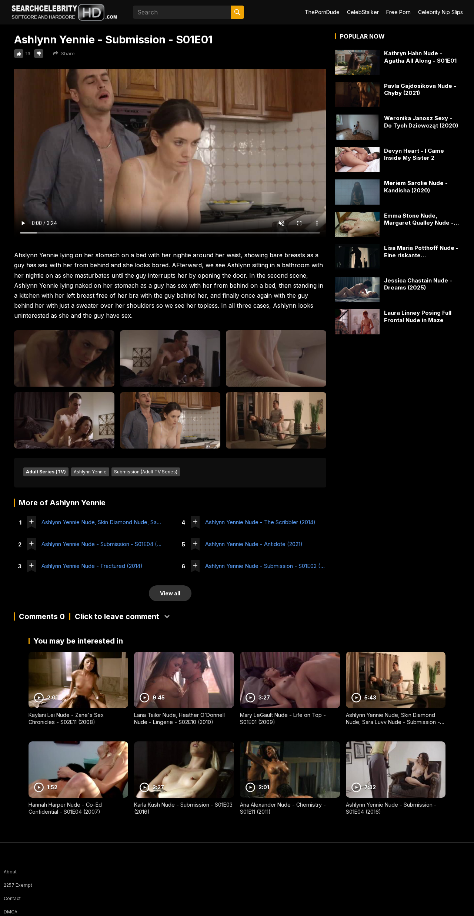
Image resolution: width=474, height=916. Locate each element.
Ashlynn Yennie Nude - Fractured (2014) (92, 565)
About (10, 871)
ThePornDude (322, 12)
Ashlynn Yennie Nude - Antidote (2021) (254, 544)
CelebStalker (363, 12)
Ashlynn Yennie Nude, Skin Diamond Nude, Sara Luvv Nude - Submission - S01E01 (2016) (102, 522)
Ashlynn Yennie (90, 471)
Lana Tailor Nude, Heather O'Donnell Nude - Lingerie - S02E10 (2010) (179, 718)
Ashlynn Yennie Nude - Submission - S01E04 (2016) (102, 544)
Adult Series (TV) (46, 471)
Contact (12, 898)
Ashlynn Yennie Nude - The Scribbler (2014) (260, 522)
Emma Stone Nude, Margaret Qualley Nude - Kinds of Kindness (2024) (419, 219)
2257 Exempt (18, 885)
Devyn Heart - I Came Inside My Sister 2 (414, 154)
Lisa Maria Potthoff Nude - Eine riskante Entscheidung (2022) (421, 251)
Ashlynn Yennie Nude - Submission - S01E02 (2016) (265, 565)
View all (170, 593)
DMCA (10, 912)
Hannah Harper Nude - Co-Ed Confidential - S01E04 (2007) (65, 808)
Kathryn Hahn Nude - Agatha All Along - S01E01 (420, 57)
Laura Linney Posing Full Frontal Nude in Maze (417, 316)
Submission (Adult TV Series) (145, 471)
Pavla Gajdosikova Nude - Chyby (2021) (420, 89)
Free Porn (398, 12)
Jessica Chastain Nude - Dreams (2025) (418, 284)
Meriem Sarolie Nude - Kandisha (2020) (416, 186)
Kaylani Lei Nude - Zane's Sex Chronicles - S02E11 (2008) (66, 718)
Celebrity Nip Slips (440, 12)
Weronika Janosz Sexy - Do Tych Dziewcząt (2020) (421, 122)
